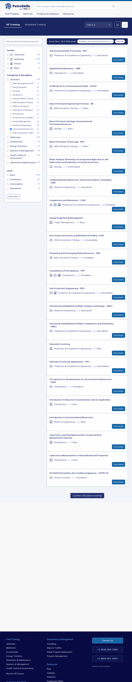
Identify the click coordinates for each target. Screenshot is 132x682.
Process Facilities (62, 477)
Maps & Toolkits (54, 648)
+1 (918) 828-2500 (107, 649)
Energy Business (20, 87)
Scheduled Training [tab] (35, 24)
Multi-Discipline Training (23, 102)
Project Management (22, 121)
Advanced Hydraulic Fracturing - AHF (68, 51)
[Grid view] (117, 25)
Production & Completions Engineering (24, 117)
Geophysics (18, 95)
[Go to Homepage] (18, 6)
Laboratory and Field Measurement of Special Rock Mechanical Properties (75, 436)
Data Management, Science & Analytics (24, 83)
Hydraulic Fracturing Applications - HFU (69, 361)
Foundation (110, 204)
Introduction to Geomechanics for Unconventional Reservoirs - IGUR (81, 380)
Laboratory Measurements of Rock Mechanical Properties (79, 455)
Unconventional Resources (24, 129)
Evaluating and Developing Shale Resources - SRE (75, 253)
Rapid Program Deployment (59, 652)
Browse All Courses (15, 673)
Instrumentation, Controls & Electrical (24, 98)
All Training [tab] (13, 24)
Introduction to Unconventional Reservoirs (71, 417)
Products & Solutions (48, 13)
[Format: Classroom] (51, 55)
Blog (49, 668)
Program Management (57, 656)
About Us (27, 13)
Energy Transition (14, 656)
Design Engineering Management (66, 218)
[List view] (125, 25)
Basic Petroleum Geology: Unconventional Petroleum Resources (71, 122)
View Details (118, 60)
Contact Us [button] (107, 640)
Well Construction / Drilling (24, 133)
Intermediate (103, 90)
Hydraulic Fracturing (60, 344)
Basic (86, 108)
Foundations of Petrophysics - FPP (67, 270)
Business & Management (17, 664)
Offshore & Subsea (21, 106)
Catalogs (51, 672)
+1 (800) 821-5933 (107, 658)
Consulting (51, 643)
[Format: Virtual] (59, 204)
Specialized (102, 55)
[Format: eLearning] (51, 128)
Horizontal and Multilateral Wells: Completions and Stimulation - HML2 (82, 325)
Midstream (11, 648)
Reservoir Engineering (22, 125)
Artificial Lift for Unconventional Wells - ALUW (73, 86)
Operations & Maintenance (24, 110)
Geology (16, 91)
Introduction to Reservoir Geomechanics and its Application (80, 399)
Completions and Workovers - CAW (68, 200)
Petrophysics (18, 114)
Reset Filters (13, 196)
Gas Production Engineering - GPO (67, 288)
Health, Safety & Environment (20, 668)
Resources (68, 13)
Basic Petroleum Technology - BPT (67, 141)
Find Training (11, 13)
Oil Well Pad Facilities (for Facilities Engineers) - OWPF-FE (79, 473)
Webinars (51, 677)
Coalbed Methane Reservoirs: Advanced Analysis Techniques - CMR (81, 181)
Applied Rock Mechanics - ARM (65, 68)
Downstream (12, 652)
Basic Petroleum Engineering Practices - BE (71, 103)
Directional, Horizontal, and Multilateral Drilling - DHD (77, 235)
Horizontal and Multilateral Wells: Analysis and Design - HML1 (81, 306)
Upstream (10, 643)
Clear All (120, 41)
